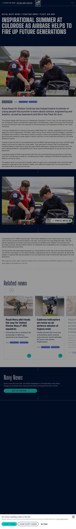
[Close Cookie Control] (73, 517)
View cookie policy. (62, 519)
